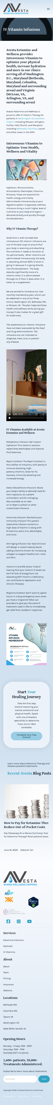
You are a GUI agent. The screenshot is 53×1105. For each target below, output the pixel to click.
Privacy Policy (9, 1096)
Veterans (7, 990)
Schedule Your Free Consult (26, 736)
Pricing (7, 978)
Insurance (8, 984)
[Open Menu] (48, 9)
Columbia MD (10, 1010)
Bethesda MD (10, 1004)
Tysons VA (8, 1016)
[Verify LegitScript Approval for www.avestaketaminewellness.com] (33, 902)
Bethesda (21, 128)
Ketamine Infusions (13, 940)
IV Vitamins (9, 952)
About (6, 966)
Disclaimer (37, 1096)
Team (6, 972)
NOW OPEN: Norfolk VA (14, 1028)
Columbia (32, 128)
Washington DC (26, 118)
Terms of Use (23, 1096)
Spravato (8, 946)
